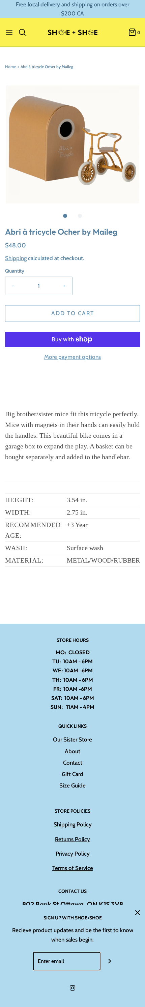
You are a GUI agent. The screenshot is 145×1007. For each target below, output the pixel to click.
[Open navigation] (9, 32)
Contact (72, 762)
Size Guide (72, 785)
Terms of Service (72, 868)
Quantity (14, 271)
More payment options (72, 356)
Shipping (16, 258)
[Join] (109, 961)
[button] (72, 141)
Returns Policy (72, 839)
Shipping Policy (73, 824)
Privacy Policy (73, 853)
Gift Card (72, 774)
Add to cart (72, 313)
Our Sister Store (72, 739)
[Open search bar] (24, 32)
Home (10, 66)
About (72, 751)
